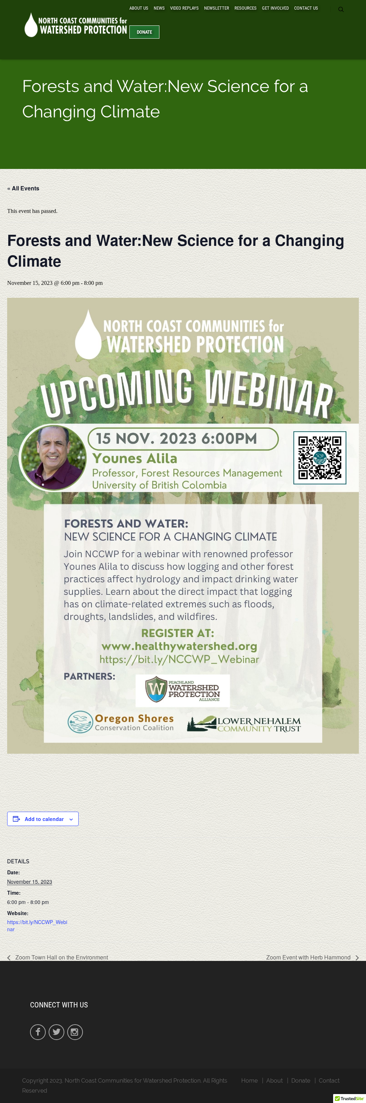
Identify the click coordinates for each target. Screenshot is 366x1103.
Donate (144, 32)
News (159, 8)
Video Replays (184, 8)
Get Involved (275, 8)
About (274, 1080)
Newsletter (216, 8)
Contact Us (306, 8)
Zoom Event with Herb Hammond (309, 957)
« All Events (23, 188)
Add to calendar (44, 818)
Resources (245, 8)
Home (249, 1080)
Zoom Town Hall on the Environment (61, 957)
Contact (329, 1080)
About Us (138, 8)
